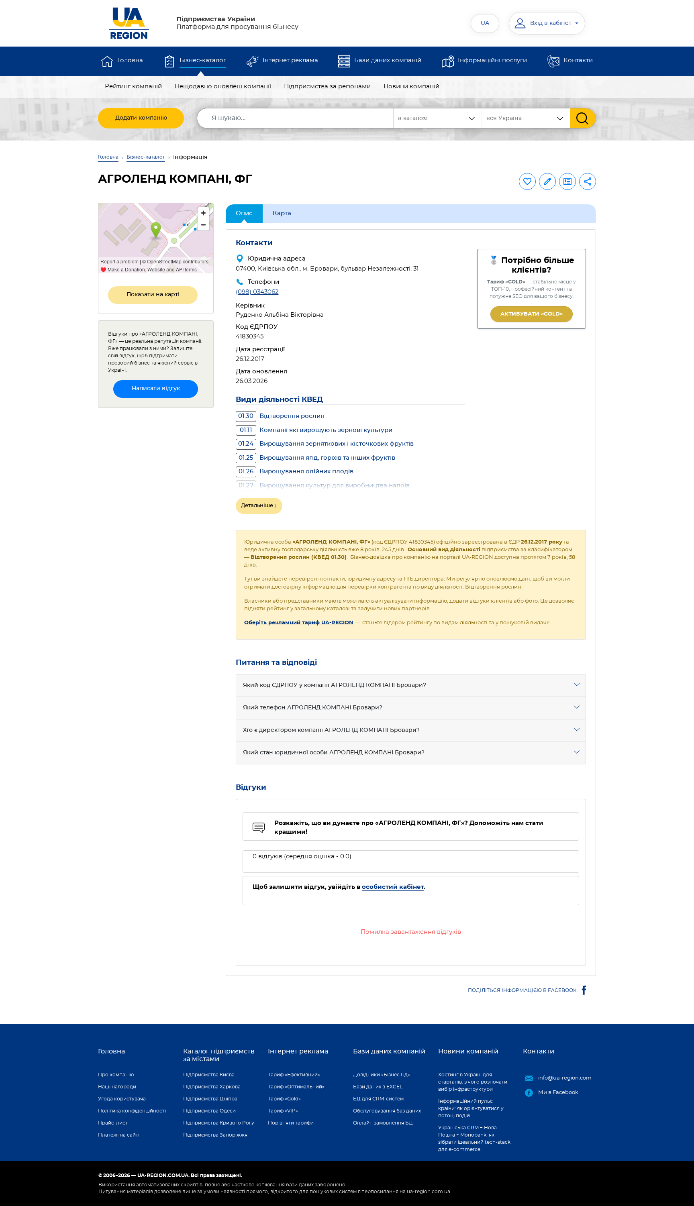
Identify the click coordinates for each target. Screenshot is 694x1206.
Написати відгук (156, 388)
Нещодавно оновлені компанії (223, 87)
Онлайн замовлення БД (383, 1122)
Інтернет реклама (290, 60)
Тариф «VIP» (283, 1110)
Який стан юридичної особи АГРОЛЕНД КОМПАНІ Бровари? (334, 753)
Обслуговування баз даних (387, 1110)
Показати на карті (153, 294)
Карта (282, 213)
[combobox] (526, 118)
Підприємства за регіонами (327, 87)
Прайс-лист (113, 1122)
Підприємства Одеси (209, 1110)
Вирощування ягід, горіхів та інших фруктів (317, 458)
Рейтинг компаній (133, 87)
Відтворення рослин (281, 416)
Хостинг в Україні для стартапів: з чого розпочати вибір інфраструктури (472, 1082)
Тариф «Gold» (284, 1098)
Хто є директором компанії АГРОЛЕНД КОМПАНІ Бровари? (331, 730)
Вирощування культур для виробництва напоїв (324, 486)
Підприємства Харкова (212, 1086)
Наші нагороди (117, 1086)
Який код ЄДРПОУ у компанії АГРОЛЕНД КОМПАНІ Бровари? (334, 685)
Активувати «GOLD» (531, 314)
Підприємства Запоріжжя (215, 1135)
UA (485, 23)
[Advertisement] (156, 534)
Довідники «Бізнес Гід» (381, 1074)
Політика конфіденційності (132, 1110)
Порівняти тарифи (291, 1122)
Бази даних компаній (387, 60)
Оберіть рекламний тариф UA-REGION (298, 622)
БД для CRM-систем (378, 1098)
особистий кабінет (393, 887)
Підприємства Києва (209, 1074)
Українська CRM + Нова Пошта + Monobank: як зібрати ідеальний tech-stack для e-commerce (474, 1138)
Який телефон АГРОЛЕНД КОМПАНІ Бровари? (312, 708)
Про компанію (116, 1074)
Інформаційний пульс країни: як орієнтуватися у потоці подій (471, 1108)
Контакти (578, 60)
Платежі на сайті (118, 1135)
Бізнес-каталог (203, 60)
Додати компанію (141, 118)
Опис (244, 213)
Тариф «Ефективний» (294, 1074)
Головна (130, 60)
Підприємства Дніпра (210, 1098)
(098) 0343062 (257, 292)
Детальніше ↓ (259, 505)
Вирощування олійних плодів (296, 472)
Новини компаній (411, 87)
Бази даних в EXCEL (377, 1086)
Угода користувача (122, 1098)
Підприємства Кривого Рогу (218, 1122)
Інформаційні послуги (492, 60)
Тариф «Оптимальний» (296, 1086)
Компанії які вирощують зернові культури (316, 430)
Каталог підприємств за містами (219, 1055)
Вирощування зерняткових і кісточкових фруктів (326, 444)
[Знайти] (583, 118)
